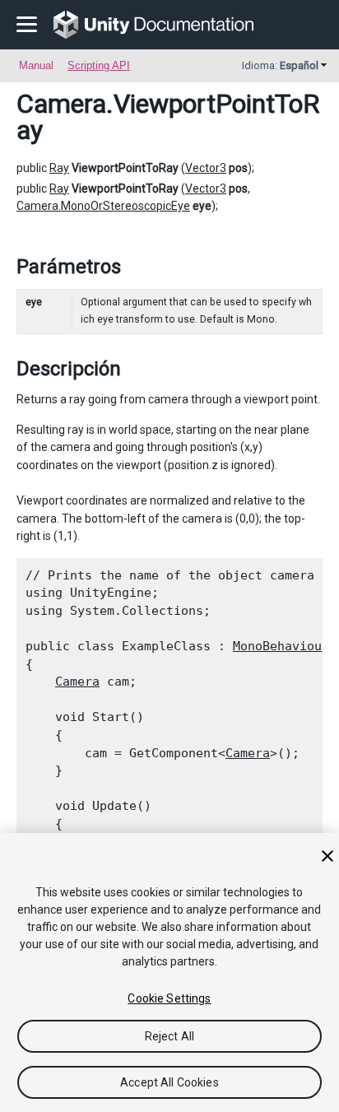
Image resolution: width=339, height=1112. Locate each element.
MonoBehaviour (281, 646)
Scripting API (98, 65)
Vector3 (205, 167)
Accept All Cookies (169, 1082)
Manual (36, 65)
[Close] (327, 856)
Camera (61, 103)
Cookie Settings (169, 998)
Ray (59, 167)
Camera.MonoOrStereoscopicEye (103, 205)
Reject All (169, 1036)
